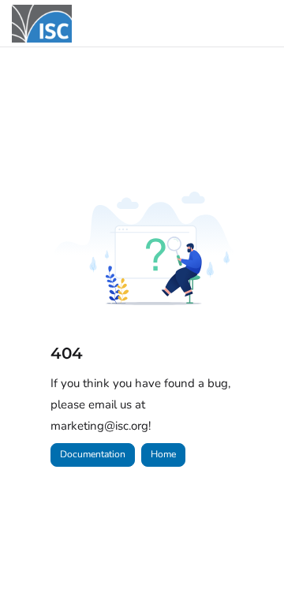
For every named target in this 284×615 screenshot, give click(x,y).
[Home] (42, 24)
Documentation (92, 454)
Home (163, 454)
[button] (248, 575)
